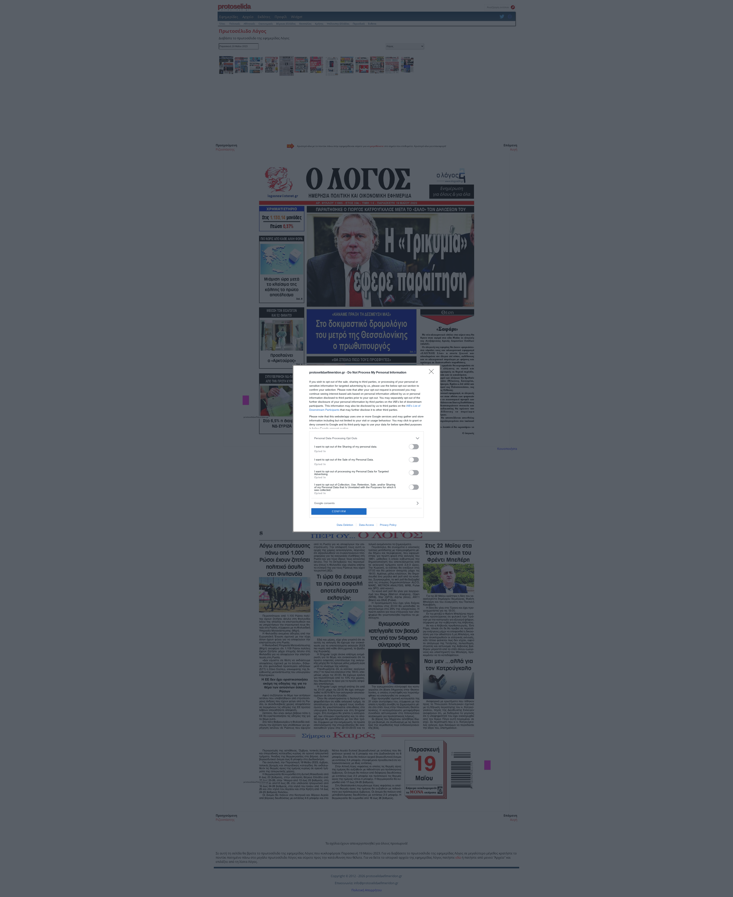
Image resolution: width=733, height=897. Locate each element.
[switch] (414, 446)
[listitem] (366, 438)
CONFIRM (339, 511)
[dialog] (366, 448)
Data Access (366, 524)
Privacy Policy (388, 524)
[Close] (432, 372)
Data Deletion (345, 524)
